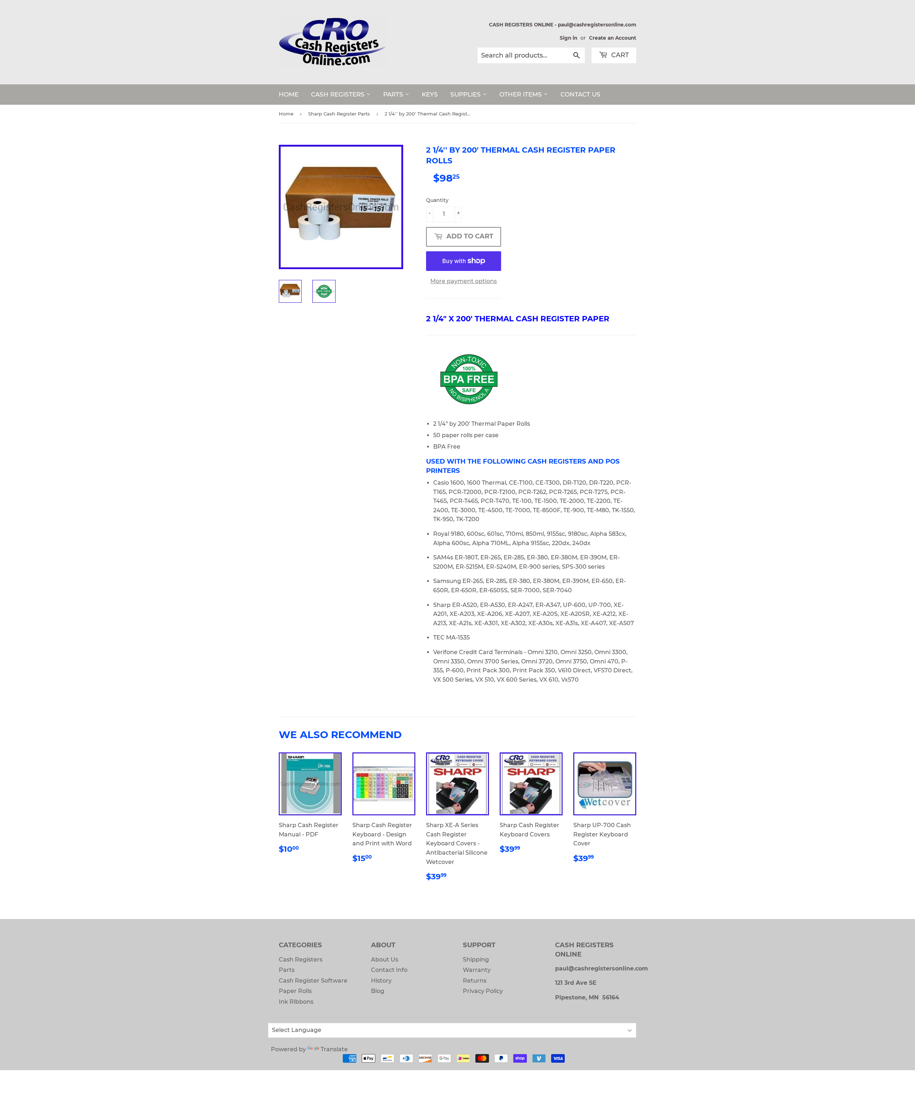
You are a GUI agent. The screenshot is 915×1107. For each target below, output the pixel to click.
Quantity (437, 200)
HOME (288, 94)
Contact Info (389, 970)
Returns (474, 980)
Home (286, 114)
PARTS (394, 94)
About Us (384, 959)
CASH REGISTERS (338, 94)
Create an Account (612, 38)
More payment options (463, 281)
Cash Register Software (313, 980)
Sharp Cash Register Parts (339, 114)
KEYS (430, 94)
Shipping (476, 959)
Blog (377, 991)
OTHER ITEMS (521, 94)
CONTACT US (580, 94)
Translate (334, 1049)
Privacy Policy (483, 991)
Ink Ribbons (296, 1001)
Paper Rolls (295, 991)
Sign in (568, 38)
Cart (619, 55)
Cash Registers (300, 959)
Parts (287, 970)
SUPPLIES (466, 94)
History (381, 980)
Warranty (477, 970)
